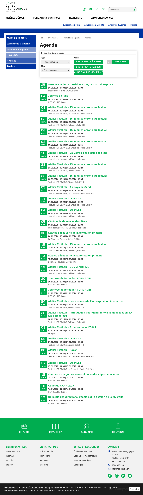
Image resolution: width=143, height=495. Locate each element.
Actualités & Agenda (17, 49)
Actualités (13, 55)
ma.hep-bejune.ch (84, 9)
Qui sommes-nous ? (17, 37)
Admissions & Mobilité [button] (94, 25)
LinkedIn (123, 475)
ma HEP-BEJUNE (13, 451)
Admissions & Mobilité (18, 43)
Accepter (134, 489)
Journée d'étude (58, 95)
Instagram (116, 475)
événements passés (88, 67)
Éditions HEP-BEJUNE (83, 451)
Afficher (120, 62)
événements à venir (88, 62)
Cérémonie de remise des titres (67, 221)
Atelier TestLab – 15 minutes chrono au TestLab (78, 107)
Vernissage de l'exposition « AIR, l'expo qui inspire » (80, 84)
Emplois (24, 432)
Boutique (118, 432)
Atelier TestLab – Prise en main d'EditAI (72, 327)
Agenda (12, 61)
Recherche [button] (75, 17)
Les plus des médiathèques (85, 456)
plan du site (97, 9)
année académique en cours (88, 73)
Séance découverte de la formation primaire (75, 232)
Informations (53, 38)
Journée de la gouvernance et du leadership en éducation (84, 374)
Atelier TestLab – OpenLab (64, 198)
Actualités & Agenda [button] (117, 25)
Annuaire (87, 432)
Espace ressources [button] (102, 17)
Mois (43, 66)
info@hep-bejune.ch (120, 469)
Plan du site (45, 456)
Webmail (10, 456)
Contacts (44, 465)
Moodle (9, 460)
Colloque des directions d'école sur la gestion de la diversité (85, 397)
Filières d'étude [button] (15, 17)
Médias (11, 66)
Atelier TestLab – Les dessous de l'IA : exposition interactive (85, 301)
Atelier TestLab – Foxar (62, 350)
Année (76, 58)
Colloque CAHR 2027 (61, 385)
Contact (91, 9)
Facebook (110, 475)
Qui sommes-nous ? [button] (71, 25)
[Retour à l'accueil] (16, 7)
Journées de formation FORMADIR (69, 278)
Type (43, 58)
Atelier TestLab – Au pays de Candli (70, 187)
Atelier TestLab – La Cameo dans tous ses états (77, 152)
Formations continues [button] (47, 17)
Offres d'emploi (46, 451)
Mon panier (103, 9)
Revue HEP (55, 432)
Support (9, 465)
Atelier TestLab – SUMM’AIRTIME (68, 267)
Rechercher (134, 10)
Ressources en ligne (82, 460)
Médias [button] (133, 25)
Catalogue (78, 465)
